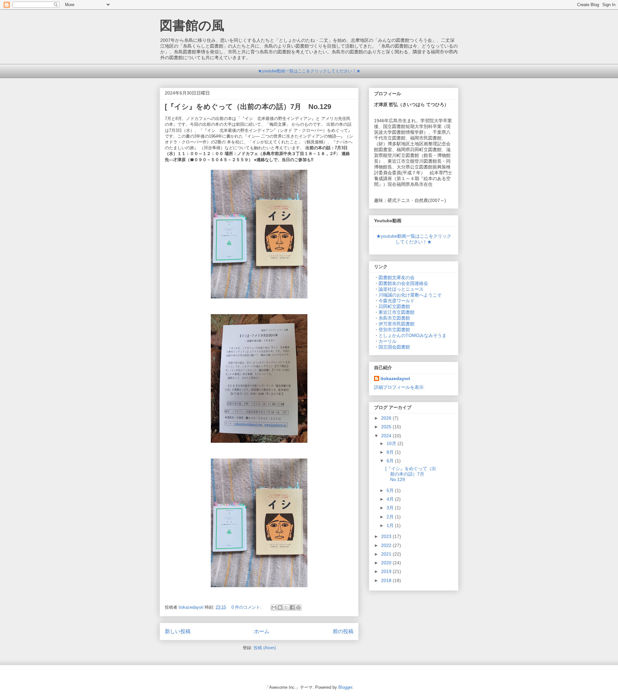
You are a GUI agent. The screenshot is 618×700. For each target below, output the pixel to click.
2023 (387, 536)
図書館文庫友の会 (397, 277)
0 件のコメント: (247, 607)
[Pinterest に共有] (298, 607)
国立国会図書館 (394, 347)
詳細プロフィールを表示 (399, 387)
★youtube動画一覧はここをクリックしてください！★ (309, 70)
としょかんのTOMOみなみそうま (412, 335)
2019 (387, 571)
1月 (391, 525)
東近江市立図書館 (397, 312)
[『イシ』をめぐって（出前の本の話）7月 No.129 (248, 107)
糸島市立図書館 (394, 318)
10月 (392, 443)
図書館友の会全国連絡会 (403, 283)
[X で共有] (286, 607)
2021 (387, 554)
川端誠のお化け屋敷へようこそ (410, 294)
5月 (391, 490)
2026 (387, 418)
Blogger (345, 687)
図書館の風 (192, 25)
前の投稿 (343, 631)
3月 (391, 507)
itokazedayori (395, 378)
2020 (387, 562)
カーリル (388, 341)
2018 (387, 580)
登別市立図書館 (394, 329)
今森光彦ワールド (397, 300)
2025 (387, 426)
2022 (387, 545)
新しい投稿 (178, 631)
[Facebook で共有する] (292, 607)
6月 (391, 460)
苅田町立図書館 (394, 306)
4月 (391, 499)
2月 (391, 516)
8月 (391, 452)
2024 (387, 435)
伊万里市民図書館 (397, 323)
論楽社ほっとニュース (401, 289)
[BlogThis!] (280, 607)
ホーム (261, 631)
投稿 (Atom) (265, 647)
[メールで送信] (274, 607)
